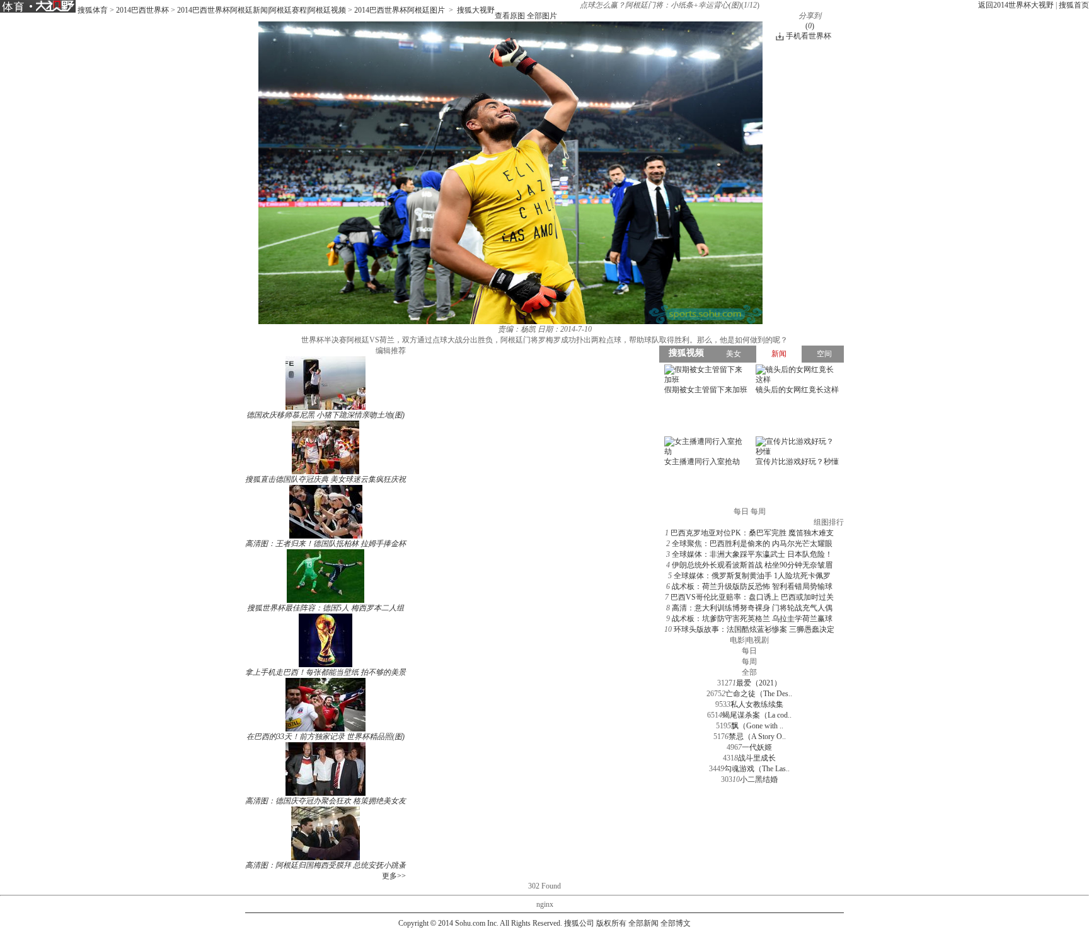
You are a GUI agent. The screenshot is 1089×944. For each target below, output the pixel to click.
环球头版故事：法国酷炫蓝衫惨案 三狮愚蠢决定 (754, 629)
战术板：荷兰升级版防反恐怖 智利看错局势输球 (752, 586)
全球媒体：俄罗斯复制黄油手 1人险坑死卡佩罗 (752, 575)
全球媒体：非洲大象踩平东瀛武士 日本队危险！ (752, 554)
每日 (749, 650)
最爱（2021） (758, 683)
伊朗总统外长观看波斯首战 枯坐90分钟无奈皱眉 (752, 565)
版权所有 (611, 923)
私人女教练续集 (756, 704)
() (809, 25)
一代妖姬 (757, 747)
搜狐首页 (1074, 5)
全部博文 (675, 923)
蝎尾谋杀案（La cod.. (757, 715)
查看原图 (510, 15)
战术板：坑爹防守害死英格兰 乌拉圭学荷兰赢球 (752, 618)
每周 (749, 661)
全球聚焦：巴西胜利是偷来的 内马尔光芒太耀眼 (752, 543)
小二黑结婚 (759, 779)
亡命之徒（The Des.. (758, 693)
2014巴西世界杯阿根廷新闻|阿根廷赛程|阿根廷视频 (261, 10)
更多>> (394, 875)
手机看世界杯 (808, 36)
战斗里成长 (757, 758)
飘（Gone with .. (757, 725)
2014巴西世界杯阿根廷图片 (399, 10)
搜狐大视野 (476, 10)
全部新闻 (643, 923)
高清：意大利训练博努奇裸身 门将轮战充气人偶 (752, 607)
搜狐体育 (93, 10)
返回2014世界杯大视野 (1016, 5)
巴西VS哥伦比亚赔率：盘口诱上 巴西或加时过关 (752, 597)
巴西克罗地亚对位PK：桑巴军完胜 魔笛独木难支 (752, 532)
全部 (749, 672)
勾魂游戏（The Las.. (757, 768)
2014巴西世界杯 (142, 10)
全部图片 (542, 15)
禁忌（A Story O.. (757, 736)
